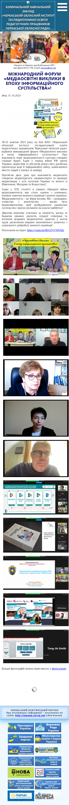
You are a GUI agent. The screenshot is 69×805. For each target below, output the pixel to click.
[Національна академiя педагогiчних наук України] (21, 765)
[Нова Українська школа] (21, 777)
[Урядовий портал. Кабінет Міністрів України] (21, 743)
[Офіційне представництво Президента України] (21, 731)
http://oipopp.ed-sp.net (30, 715)
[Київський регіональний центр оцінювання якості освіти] (21, 788)
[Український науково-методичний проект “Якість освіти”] (48, 788)
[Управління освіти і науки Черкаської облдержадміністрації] (48, 752)
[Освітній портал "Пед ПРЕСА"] (48, 799)
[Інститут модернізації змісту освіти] (48, 765)
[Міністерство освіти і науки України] (48, 743)
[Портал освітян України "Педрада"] (21, 800)
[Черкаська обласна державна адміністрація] (21, 754)
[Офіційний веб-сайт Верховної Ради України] (48, 731)
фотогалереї (59, 668)
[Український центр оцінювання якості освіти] (48, 777)
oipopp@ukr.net (48, 67)
